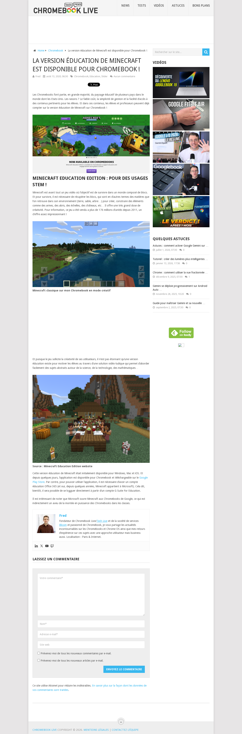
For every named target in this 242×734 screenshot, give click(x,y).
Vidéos (159, 5)
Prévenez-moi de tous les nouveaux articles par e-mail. (72, 660)
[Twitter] (41, 546)
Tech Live (102, 520)
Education (95, 76)
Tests (141, 5)
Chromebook (81, 76)
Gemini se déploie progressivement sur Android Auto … (180, 287)
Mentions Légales (96, 729)
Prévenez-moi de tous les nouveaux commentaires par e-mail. (76, 653)
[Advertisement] (121, 29)
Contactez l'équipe (125, 729)
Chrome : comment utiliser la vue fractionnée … (180, 272)
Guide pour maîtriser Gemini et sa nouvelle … (179, 303)
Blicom (63, 524)
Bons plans (201, 5)
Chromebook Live (45, 729)
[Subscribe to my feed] (181, 346)
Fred (38, 76)
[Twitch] (52, 546)
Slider (104, 76)
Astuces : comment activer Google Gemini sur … (180, 245)
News (125, 5)
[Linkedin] (36, 546)
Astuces (178, 5)
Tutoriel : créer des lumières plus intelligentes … (180, 259)
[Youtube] (47, 546)
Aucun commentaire (124, 76)
